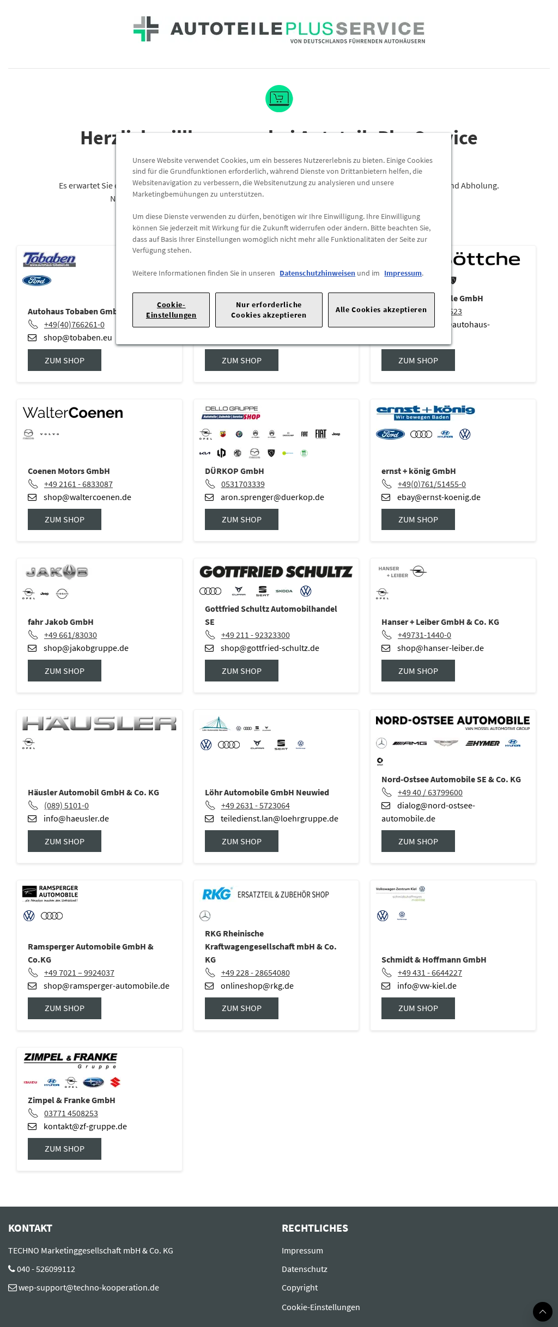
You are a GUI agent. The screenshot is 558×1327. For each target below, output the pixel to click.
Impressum (403, 273)
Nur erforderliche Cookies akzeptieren (268, 310)
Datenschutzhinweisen (317, 273)
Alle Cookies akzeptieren (381, 309)
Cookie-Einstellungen (171, 310)
